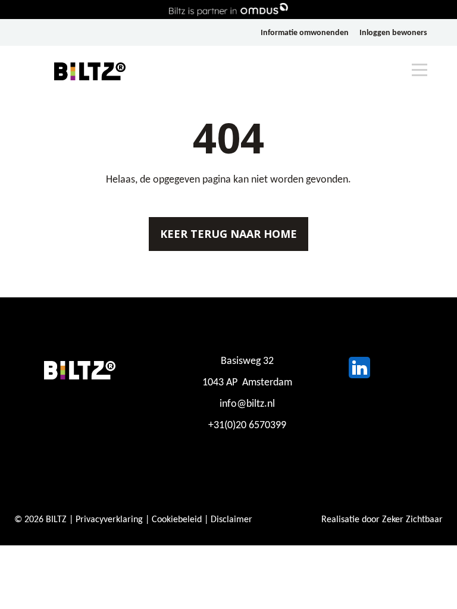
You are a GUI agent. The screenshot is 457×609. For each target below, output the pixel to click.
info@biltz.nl (247, 404)
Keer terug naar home (228, 234)
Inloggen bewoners (393, 33)
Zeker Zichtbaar (412, 520)
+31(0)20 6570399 (247, 425)
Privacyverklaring (109, 520)
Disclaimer (231, 520)
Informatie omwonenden (305, 33)
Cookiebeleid (177, 520)
